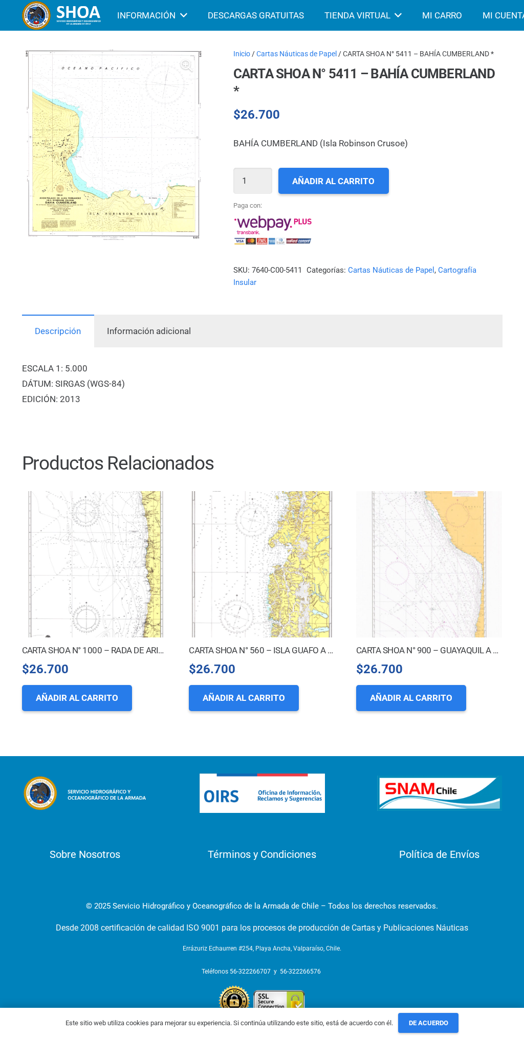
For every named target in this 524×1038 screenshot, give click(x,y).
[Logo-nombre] (84, 793)
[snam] (440, 793)
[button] (186, 65)
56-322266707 (250, 971)
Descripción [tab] (58, 331)
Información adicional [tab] (149, 331)
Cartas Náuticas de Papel (296, 54)
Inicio (241, 54)
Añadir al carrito (333, 181)
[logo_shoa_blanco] (62, 15)
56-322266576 (300, 971)
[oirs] (262, 793)
